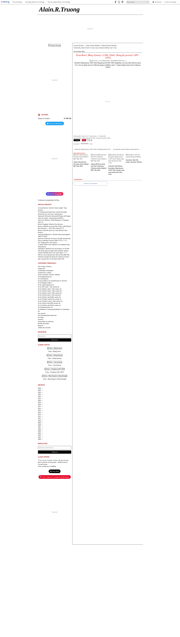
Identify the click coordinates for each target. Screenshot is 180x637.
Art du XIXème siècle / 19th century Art (50, 293)
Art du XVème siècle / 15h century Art (49, 295)
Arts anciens (42, 313)
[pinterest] (122, 2)
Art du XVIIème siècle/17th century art (49, 299)
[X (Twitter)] (119, 2)
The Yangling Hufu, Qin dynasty (47, 242)
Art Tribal (40, 317)
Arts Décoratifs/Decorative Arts (47, 315)
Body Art (40, 325)
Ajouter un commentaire (90, 183)
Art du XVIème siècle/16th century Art (49, 297)
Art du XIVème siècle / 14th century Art (50, 291)
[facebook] (115, 2)
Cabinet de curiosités (44, 327)
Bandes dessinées (43, 323)
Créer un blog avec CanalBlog (47, 466)
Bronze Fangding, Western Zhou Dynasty (50, 224)
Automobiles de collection (45, 321)
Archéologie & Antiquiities (45, 270)
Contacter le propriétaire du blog (48, 200)
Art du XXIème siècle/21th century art (49, 305)
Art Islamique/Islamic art (45, 307)
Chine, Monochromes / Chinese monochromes (101, 45)
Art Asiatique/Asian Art (45, 277)
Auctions (40, 319)
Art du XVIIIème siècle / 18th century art (50, 301)
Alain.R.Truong (78, 45)
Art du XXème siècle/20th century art (49, 303)
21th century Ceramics (45, 266)
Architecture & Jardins (44, 272)
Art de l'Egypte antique (45, 283)
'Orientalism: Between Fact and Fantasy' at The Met (53, 248)
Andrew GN (41, 268)
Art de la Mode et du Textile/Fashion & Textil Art (52, 281)
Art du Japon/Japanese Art (46, 285)
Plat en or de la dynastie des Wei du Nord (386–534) (53, 255)
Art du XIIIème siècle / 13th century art (49, 289)
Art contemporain (43, 279)
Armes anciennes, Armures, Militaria (49, 274)
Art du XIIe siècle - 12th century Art (48, 287)
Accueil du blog (42, 464)
